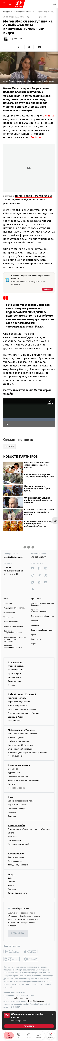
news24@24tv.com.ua (13, 557)
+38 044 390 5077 (38, 557)
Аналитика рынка (16, 857)
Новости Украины (16, 670)
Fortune (36, 137)
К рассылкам (17, 933)
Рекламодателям (11, 622)
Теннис (11, 885)
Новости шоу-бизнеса (25, 12)
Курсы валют (14, 773)
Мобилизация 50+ (16, 737)
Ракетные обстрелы (17, 698)
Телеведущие (9, 617)
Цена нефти (13, 769)
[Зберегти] (50, 47)
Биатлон (12, 889)
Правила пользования (13, 626)
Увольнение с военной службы (22, 734)
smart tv (12, 959)
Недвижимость (16, 853)
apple (31, 951)
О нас (6, 599)
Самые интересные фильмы (21, 801)
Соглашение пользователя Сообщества (42, 604)
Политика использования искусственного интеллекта (15, 639)
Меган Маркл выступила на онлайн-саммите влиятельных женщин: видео (46, 12)
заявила (48, 115)
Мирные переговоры (17, 705)
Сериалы (12, 816)
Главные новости (16, 666)
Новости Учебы (16, 825)
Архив (33, 635)
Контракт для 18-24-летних (20, 745)
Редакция (8, 603)
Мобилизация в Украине (21, 730)
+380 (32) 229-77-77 (20, 998)
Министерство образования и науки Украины (29, 829)
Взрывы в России (16, 717)
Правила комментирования (39, 611)
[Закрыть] (52, 1014)
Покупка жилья (15, 861)
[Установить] (29, 1020)
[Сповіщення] (54, 4)
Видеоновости (14, 677)
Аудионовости (14, 681)
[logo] (18, 4)
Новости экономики (19, 765)
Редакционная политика (14, 608)
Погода (11, 685)
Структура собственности (42, 630)
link (33, 568)
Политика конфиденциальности (13, 632)
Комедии (12, 812)
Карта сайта (36, 639)
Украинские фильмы (17, 805)
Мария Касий (16, 39)
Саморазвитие (14, 840)
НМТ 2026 (12, 837)
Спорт (11, 874)
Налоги (11, 784)
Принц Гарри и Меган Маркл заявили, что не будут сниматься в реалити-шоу (27, 199)
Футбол (11, 882)
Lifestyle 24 (8, 12)
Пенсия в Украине (16, 788)
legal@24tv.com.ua (36, 1001)
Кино (11, 797)
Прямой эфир (14, 673)
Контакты (35, 621)
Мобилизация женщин (18, 741)
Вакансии (35, 625)
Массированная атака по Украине (23, 713)
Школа (11, 833)
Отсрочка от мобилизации (20, 749)
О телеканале (9, 613)
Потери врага (14, 721)
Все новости (15, 662)
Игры (33, 644)
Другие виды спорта (17, 893)
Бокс (10, 878)
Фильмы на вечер (16, 808)
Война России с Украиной (22, 694)
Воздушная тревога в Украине (22, 709)
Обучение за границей (18, 844)
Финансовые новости (18, 776)
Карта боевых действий (19, 702)
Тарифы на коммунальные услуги (23, 780)
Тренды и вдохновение (18, 865)
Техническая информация (42, 616)
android (12, 951)
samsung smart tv (31, 959)
